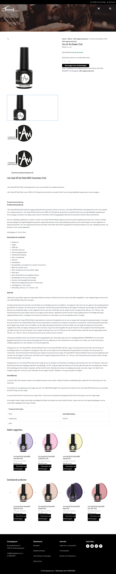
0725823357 (11, 556)
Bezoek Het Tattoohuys (68, 556)
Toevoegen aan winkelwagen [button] (20, 467)
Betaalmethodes (39, 551)
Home (64, 39)
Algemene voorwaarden (68, 546)
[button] (87, 9)
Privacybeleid (64, 551)
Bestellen (36, 546)
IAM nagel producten (80, 39)
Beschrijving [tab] (16, 173)
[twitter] (92, 546)
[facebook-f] (88, 546)
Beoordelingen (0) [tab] (27, 173)
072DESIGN (71, 571)
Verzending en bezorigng (42, 556)
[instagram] (97, 546)
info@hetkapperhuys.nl (15, 553)
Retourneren (37, 561)
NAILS (70, 39)
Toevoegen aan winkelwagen (76, 65)
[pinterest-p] (101, 546)
